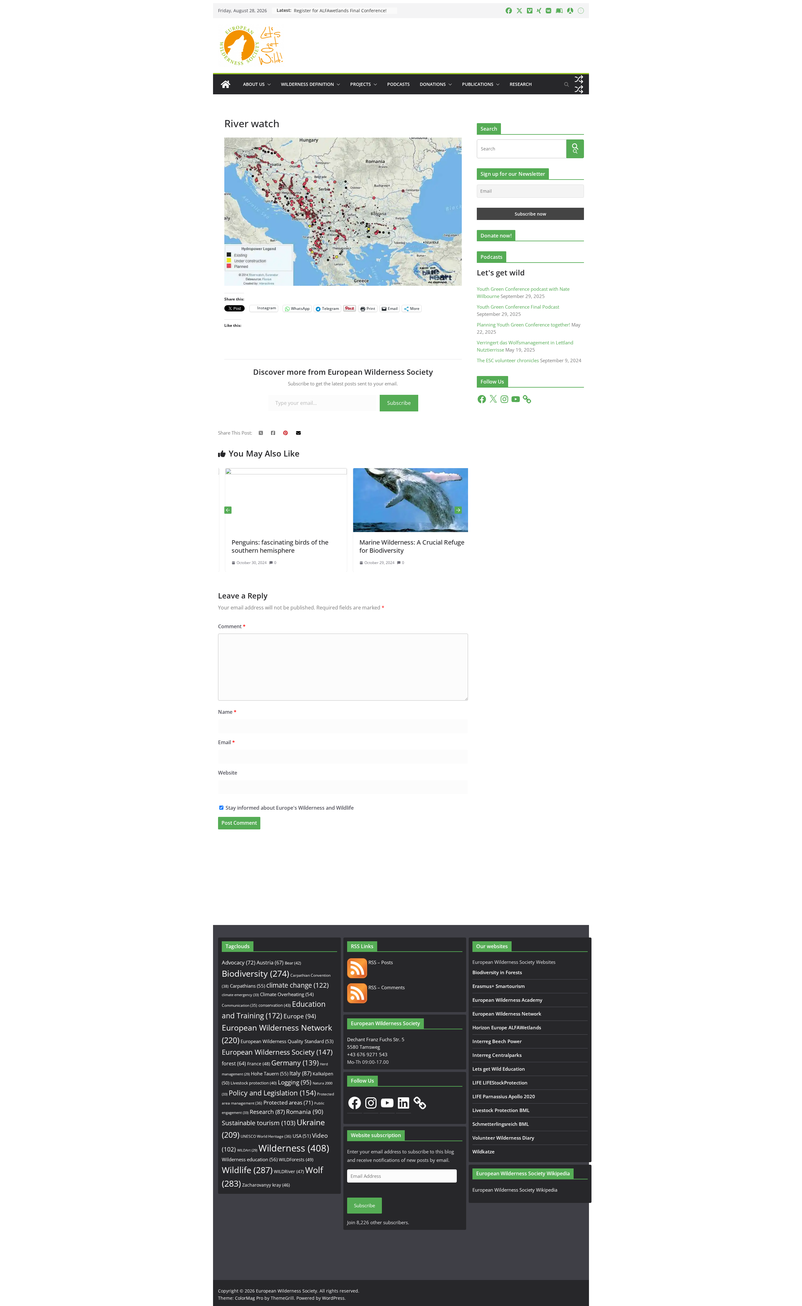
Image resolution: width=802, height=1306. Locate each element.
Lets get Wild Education (498, 1069)
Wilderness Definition (307, 84)
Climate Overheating (287, 994)
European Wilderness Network (506, 1014)
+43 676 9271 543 (367, 1054)
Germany (295, 1062)
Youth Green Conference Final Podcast (518, 307)
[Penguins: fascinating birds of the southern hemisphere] (258, 472)
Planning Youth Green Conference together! (523, 324)
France (258, 1064)
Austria (270, 962)
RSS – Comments (386, 987)
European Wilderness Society (277, 1052)
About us (254, 84)
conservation (274, 1005)
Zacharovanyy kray (266, 1185)
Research (521, 84)
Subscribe (399, 403)
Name (227, 711)
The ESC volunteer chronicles (508, 360)
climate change (297, 985)
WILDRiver (289, 1171)
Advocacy (238, 962)
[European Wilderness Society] (226, 84)
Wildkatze (483, 1151)
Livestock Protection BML (500, 1110)
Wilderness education (250, 1159)
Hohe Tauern (269, 1073)
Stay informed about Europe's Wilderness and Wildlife (289, 807)
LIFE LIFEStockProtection (500, 1082)
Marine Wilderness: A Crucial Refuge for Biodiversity (383, 546)
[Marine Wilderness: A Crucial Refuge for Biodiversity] (385, 472)
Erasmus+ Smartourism (498, 986)
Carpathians (247, 986)
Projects (360, 84)
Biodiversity (255, 973)
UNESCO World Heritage (266, 1136)
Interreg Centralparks (497, 1055)
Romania (304, 1111)
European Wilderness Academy (507, 1000)
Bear (293, 963)
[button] (268, 84)
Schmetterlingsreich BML (500, 1124)
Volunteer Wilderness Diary (503, 1138)
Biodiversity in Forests (497, 972)
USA (302, 1136)
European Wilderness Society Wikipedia (514, 1190)
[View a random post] (579, 79)
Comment (232, 626)
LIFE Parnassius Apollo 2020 (503, 1096)
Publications (477, 84)
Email (226, 742)
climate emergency (240, 994)
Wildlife (247, 1170)
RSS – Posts (380, 962)
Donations (433, 84)
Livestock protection (254, 1083)
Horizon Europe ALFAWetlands (506, 1027)
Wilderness (293, 1148)
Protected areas (288, 1102)
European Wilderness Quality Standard (287, 1041)
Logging (294, 1082)
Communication (239, 1005)
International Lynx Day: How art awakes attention (345, 10)
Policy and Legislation (272, 1093)
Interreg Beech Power (497, 1041)
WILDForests (296, 1159)
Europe (300, 1016)
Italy (300, 1073)
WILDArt (247, 1150)
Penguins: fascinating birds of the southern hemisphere (251, 546)
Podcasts (398, 84)
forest (234, 1063)
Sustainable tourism (258, 1123)
